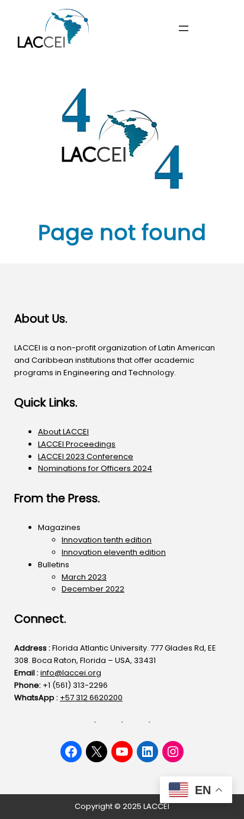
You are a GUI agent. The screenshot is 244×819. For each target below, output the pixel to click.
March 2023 (84, 577)
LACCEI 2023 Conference (85, 456)
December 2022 (93, 588)
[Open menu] (183, 28)
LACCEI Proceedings (76, 444)
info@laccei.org (70, 672)
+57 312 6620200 (91, 697)
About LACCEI (63, 431)
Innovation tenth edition (107, 539)
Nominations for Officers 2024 (95, 468)
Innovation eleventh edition (114, 552)
